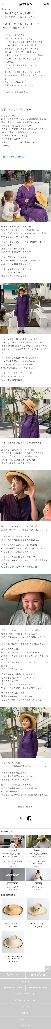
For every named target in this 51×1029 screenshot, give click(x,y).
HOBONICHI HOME (40, 987)
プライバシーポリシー (25, 1007)
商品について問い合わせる (25, 994)
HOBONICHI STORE (14, 987)
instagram (14, 974)
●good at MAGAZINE (12, 157)
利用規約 (25, 1013)
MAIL (27, 981)
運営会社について (25, 1019)
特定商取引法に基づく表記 (25, 1000)
